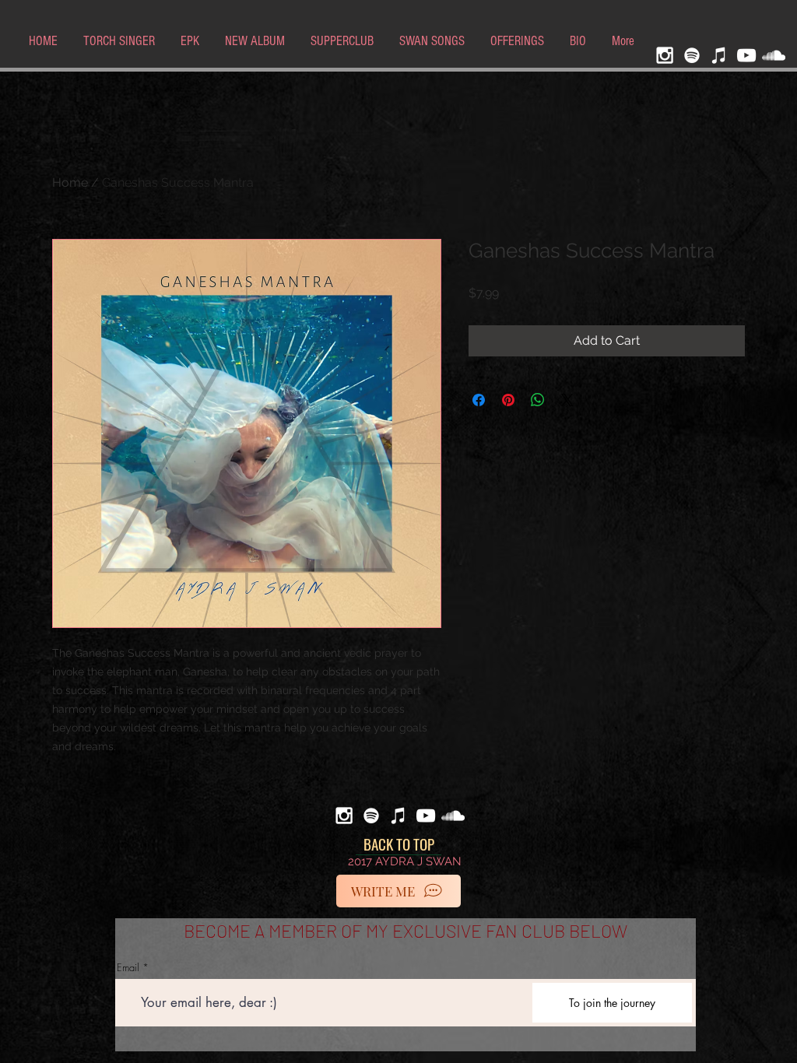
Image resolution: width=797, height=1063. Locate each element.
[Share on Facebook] (478, 400)
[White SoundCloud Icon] (773, 55)
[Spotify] (692, 55)
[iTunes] (719, 55)
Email (128, 968)
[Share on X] (567, 400)
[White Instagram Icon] (664, 55)
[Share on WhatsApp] (537, 400)
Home (70, 182)
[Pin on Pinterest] (508, 400)
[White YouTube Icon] (746, 55)
